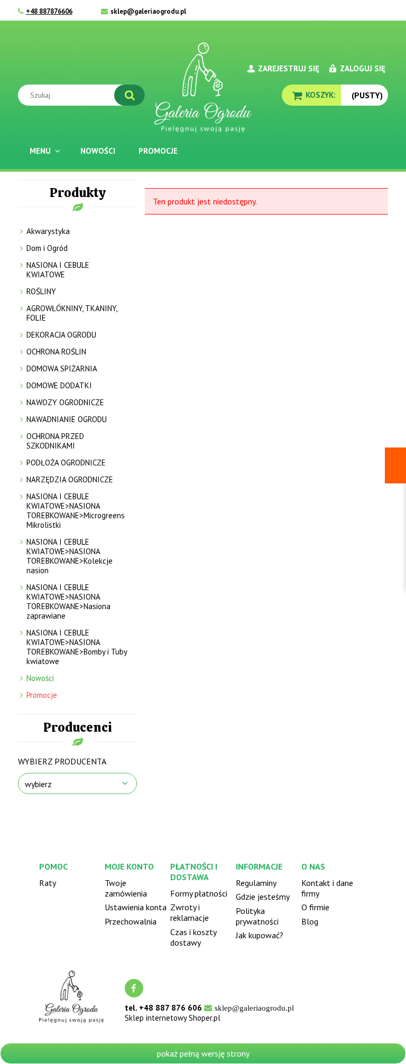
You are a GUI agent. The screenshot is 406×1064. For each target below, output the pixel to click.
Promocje (41, 695)
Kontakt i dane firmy (327, 888)
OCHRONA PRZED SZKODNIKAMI (55, 441)
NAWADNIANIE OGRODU (66, 419)
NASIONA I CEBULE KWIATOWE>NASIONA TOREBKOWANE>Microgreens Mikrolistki (75, 510)
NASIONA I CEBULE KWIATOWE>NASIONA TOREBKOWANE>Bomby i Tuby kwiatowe (76, 647)
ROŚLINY (41, 291)
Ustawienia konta (136, 907)
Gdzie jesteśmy (263, 896)
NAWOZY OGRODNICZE (65, 402)
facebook (134, 988)
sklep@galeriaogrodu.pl (148, 11)
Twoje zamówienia (126, 888)
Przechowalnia (130, 921)
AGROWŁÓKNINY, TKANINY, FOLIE (71, 313)
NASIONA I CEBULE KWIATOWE (57, 269)
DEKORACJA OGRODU (61, 335)
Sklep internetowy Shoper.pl (172, 1018)
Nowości (40, 678)
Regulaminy (256, 883)
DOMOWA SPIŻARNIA (61, 368)
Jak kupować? (259, 935)
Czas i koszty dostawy (193, 937)
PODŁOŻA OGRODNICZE (66, 463)
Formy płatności (198, 893)
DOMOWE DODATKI (59, 385)
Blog (309, 921)
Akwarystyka (48, 231)
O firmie (315, 907)
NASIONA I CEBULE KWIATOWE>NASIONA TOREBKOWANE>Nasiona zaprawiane (68, 601)
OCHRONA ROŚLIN (56, 352)
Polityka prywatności (257, 916)
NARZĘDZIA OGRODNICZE (69, 479)
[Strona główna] (203, 87)
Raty (47, 883)
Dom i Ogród (47, 248)
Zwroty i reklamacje (189, 912)
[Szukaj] (129, 95)
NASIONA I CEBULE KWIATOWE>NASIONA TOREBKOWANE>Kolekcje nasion (69, 556)
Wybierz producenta (62, 761)
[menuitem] (43, 151)
